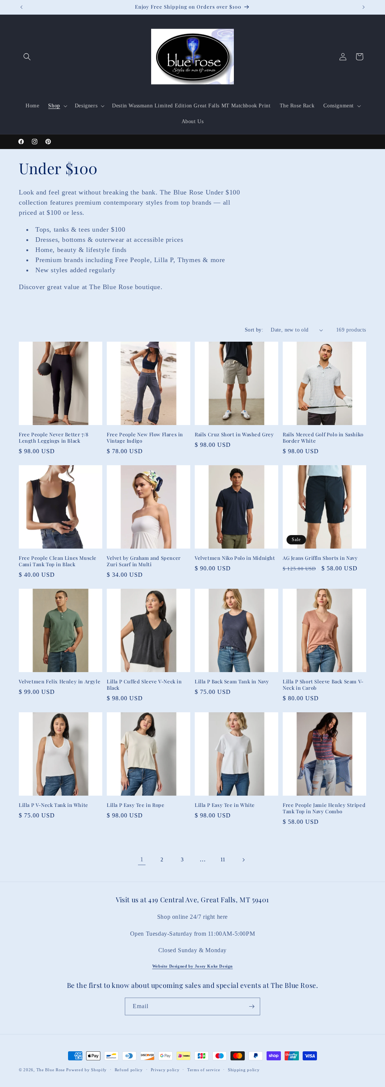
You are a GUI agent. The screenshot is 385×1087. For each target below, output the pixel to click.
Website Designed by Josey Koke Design (192, 966)
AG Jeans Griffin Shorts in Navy (320, 558)
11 (223, 859)
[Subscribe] (251, 1006)
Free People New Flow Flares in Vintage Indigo (145, 437)
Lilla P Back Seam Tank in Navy (232, 681)
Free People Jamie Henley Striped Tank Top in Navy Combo (324, 808)
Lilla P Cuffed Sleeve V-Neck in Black (144, 684)
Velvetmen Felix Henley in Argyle (59, 681)
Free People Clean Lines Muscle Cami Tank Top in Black (58, 561)
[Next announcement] (363, 7)
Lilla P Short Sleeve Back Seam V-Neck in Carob (323, 684)
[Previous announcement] (21, 7)
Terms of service (203, 1069)
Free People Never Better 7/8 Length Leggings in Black (54, 437)
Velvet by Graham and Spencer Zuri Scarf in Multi (144, 561)
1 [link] (142, 859)
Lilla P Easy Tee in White (225, 805)
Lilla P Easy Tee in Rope (135, 805)
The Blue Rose (51, 1069)
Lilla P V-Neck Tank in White (53, 805)
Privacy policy (165, 1069)
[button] (27, 56)
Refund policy (129, 1069)
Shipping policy (244, 1069)
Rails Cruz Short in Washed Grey (234, 434)
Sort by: (254, 330)
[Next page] (243, 860)
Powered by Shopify (86, 1069)
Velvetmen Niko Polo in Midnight (235, 558)
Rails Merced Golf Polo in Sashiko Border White (323, 437)
